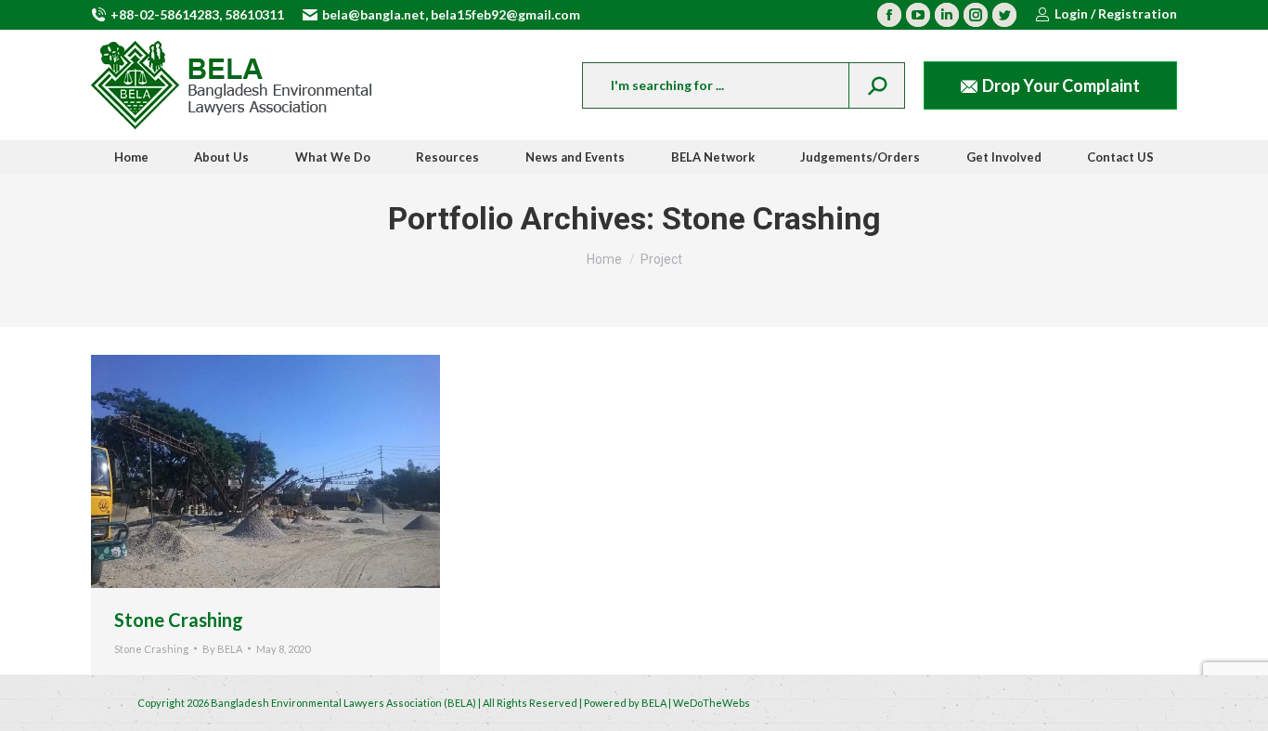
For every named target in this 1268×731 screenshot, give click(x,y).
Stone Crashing (178, 619)
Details (290, 470)
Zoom (240, 470)
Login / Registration (1116, 13)
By (222, 649)
